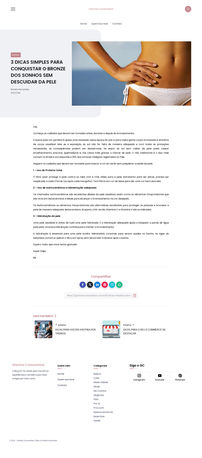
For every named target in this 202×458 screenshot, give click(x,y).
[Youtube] (159, 377)
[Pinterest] (180, 377)
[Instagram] (139, 377)
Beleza (15, 55)
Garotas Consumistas (101, 9)
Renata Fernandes (20, 89)
